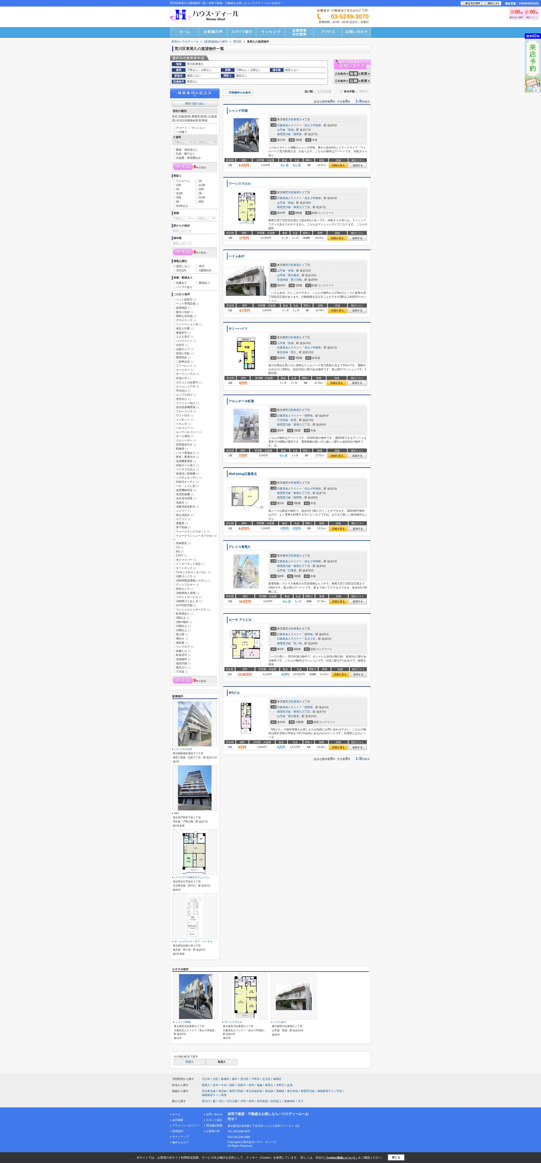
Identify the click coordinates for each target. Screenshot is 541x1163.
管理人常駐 (184, 353)
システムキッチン (189, 477)
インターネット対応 (190, 563)
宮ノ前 (298, 643)
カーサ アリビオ (240, 619)
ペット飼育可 (186, 299)
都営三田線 (236, 1091)
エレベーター (186, 440)
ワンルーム (183, 180)
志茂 (289, 1085)
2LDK (179, 193)
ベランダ (183, 423)
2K (177, 189)
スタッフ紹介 (214, 1120)
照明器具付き (186, 444)
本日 (201, 266)
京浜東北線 (209, 1091)
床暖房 (182, 523)
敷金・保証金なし (187, 149)
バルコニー (184, 427)
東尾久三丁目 (302, 207)
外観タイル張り (187, 465)
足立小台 (310, 638)
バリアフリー (186, 341)
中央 (224, 1085)
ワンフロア (184, 646)
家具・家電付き (187, 456)
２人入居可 (184, 336)
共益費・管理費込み (188, 157)
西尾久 (190, 1061)
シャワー (183, 510)
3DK (178, 197)
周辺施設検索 (214, 1125)
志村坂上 (275, 1101)
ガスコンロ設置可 (189, 382)
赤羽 (251, 1085)
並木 (215, 1085)
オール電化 (184, 436)
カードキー (184, 370)
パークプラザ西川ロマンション (192, 877)
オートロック (186, 568)
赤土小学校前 (313, 125)
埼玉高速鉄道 (254, 1091)
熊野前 (298, 134)
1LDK (202, 185)
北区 (215, 1079)
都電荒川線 (284, 134)
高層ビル (183, 651)
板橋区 (225, 1079)
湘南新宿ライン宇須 (329, 1091)
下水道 (182, 671)
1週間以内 (205, 270)
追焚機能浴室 (186, 490)
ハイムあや (237, 256)
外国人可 (183, 378)
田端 (291, 129)
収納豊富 (183, 543)
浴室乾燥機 (184, 494)
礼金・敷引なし (185, 153)
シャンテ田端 (238, 110)
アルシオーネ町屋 (241, 401)
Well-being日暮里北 (243, 474)
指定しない (183, 266)
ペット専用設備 (187, 303)
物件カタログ (180, 1142)
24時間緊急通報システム (193, 580)
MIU (176, 813)
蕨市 (235, 1079)
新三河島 (296, 279)
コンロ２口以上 (187, 469)
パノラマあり (184, 287)
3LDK (202, 197)
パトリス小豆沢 (183, 749)
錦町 (232, 1085)
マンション (198, 127)
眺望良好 (183, 357)
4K (177, 201)
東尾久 (298, 119)
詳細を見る (338, 165)
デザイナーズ (186, 320)
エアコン (183, 519)
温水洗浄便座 (186, 498)
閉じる (396, 1157)
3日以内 (181, 270)
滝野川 (280, 1085)
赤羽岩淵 (262, 1101)
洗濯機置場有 (186, 461)
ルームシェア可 (187, 386)
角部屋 (182, 642)
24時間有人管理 (187, 593)
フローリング (186, 411)
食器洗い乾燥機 (187, 473)
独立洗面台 (184, 515)
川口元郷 (232, 1101)
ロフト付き (184, 415)
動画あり (204, 282)
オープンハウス (187, 374)
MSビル (234, 692)
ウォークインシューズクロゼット (195, 537)
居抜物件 (183, 659)
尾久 (293, 352)
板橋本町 (289, 1101)
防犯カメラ (184, 588)
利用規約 (177, 1131)
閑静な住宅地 (186, 316)
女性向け (183, 398)
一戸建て (181, 132)
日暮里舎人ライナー (289, 125)
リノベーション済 (189, 324)
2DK (201, 189)
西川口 (206, 1101)
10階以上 (183, 626)
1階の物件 (184, 622)
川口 (221, 1101)
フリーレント (186, 365)
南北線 (269, 1091)
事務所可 (183, 332)
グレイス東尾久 (240, 547)
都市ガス (183, 667)
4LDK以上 (182, 205)
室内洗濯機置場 (187, 407)
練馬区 (277, 1079)
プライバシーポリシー (186, 1125)
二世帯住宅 (184, 361)
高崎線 (280, 1091)
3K (200, 193)
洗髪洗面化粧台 (187, 506)
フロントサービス (189, 597)
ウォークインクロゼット (193, 531)
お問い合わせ (214, 1114)
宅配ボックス (186, 576)
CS (179, 547)
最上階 (182, 634)
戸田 (243, 1101)
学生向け (183, 390)
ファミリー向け (187, 403)
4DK (201, 201)
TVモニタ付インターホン (193, 572)
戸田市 (255, 1079)
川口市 (206, 1079)
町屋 (293, 420)
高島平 (242, 1085)
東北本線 (282, 352)
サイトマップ (180, 1136)
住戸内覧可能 (186, 605)
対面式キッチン (187, 481)
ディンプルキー (187, 584)
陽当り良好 (184, 312)
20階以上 (183, 630)
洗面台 (182, 502)
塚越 (259, 1085)
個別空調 (183, 663)
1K (200, 180)
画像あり (181, 282)
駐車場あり (184, 613)
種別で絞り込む (195, 103)
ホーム (176, 1114)
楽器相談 (183, 307)
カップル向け (186, 394)
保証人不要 (184, 328)
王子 (300, 1101)
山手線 (281, 129)
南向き (182, 638)
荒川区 (289, 119)
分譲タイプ (184, 349)
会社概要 (177, 1120)
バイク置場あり (187, 452)
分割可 (182, 345)
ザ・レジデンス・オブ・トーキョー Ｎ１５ (198, 941)
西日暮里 (293, 275)
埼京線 (222, 1091)
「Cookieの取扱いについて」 (341, 1157)
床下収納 (183, 527)
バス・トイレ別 (187, 486)
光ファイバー (186, 559)
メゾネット (184, 419)
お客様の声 (213, 1131)
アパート (181, 127)
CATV (181, 555)
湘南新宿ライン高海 (214, 1095)
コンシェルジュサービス (193, 609)
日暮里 (292, 570)
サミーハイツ (238, 328)
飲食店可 (183, 655)
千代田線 (282, 420)
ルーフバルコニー (189, 432)
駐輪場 (182, 448)
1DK (178, 185)
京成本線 (282, 279)
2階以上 (182, 617)
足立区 (266, 1079)
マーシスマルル (240, 183)
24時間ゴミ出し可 (189, 601)
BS (179, 551)
